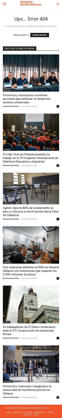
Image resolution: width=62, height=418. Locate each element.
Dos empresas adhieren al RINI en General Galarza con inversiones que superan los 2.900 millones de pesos (31, 271)
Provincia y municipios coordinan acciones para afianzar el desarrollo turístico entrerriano (26, 98)
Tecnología (8, 381)
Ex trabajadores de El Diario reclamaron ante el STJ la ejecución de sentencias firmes (29, 330)
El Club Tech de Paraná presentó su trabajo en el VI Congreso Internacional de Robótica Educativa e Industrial (30, 158)
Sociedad (7, 149)
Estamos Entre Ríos (11, 106)
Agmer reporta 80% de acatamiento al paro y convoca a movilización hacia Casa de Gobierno (31, 211)
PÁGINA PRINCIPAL (39, 35)
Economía (7, 90)
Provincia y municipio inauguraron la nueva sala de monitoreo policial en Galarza (27, 390)
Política (6, 203)
